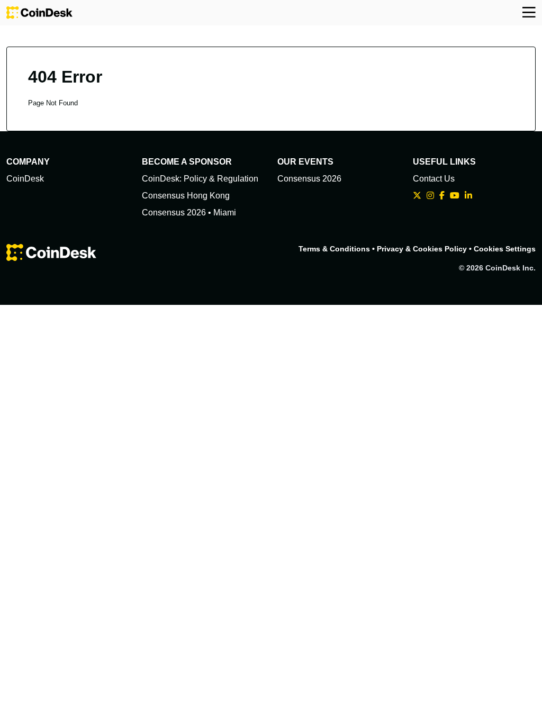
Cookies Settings (505, 249)
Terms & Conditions (334, 249)
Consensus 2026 (309, 178)
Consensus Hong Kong (186, 195)
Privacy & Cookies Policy (422, 249)
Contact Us (434, 178)
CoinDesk (25, 178)
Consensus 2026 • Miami (189, 212)
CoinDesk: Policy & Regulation (200, 178)
